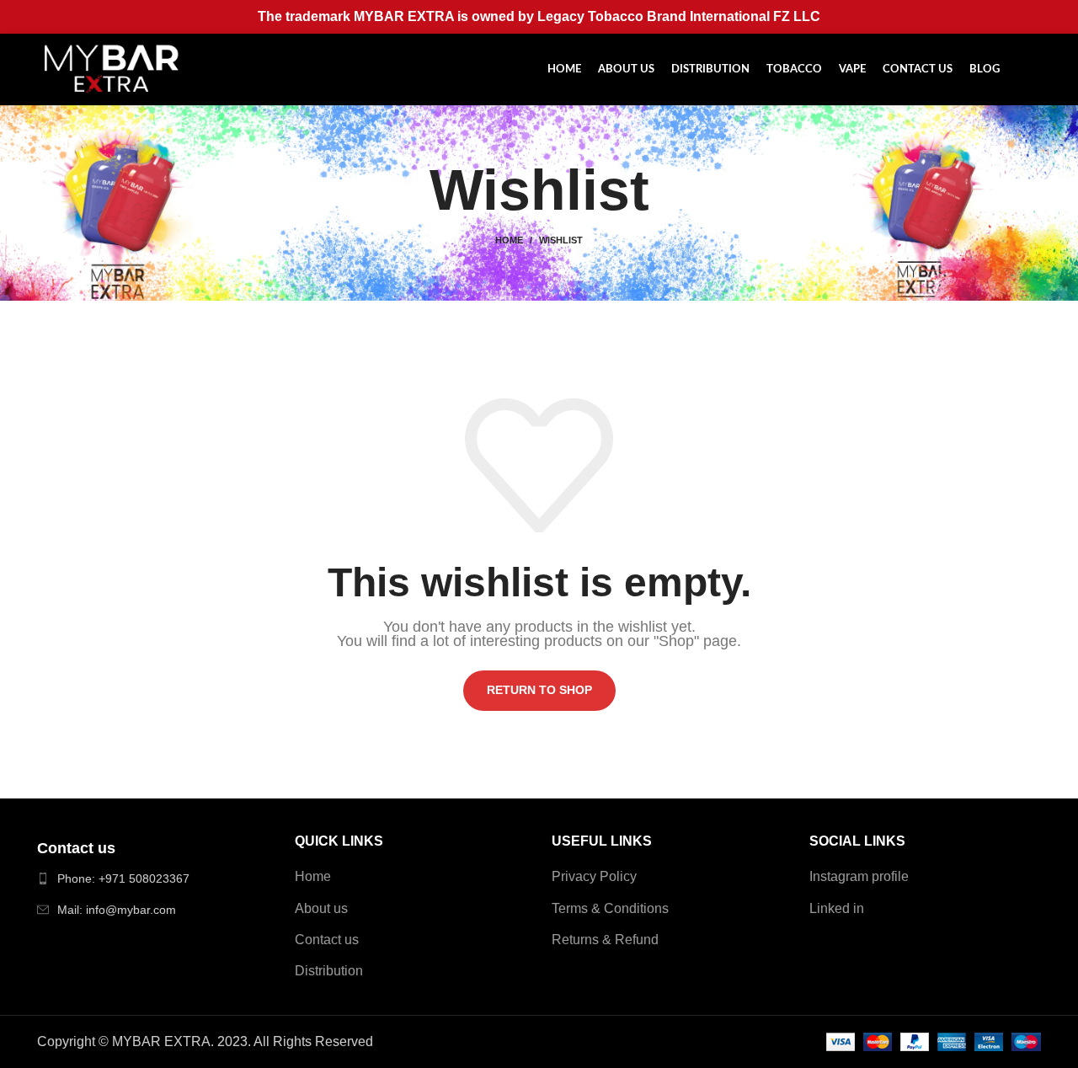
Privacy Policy (594, 876)
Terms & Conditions (610, 908)
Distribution (329, 971)
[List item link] (153, 878)
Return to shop (539, 690)
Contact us (327, 939)
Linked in (836, 908)
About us (321, 908)
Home (509, 240)
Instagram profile (859, 876)
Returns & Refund (605, 939)
